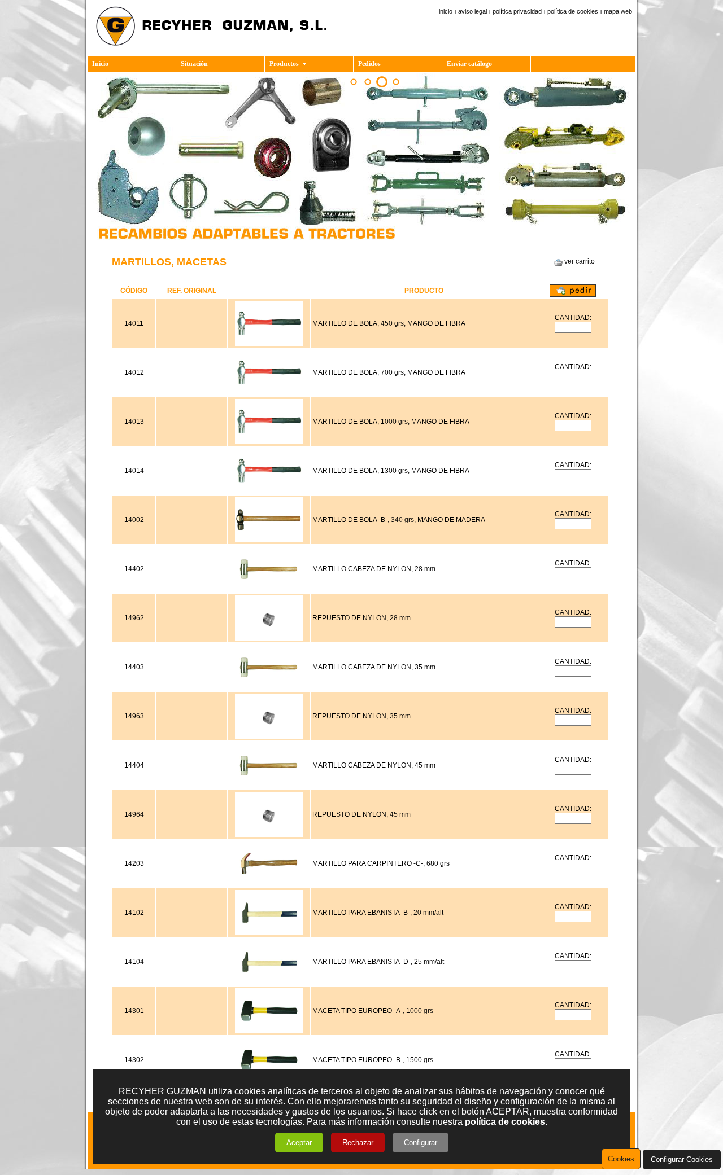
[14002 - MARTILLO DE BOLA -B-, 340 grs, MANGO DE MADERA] (269, 540)
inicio (445, 11)
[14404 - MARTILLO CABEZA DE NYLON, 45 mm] (269, 786)
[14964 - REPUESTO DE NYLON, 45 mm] (269, 835)
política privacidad (517, 11)
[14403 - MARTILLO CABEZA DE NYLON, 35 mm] (269, 687)
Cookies (621, 1159)
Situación (194, 64)
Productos (284, 64)
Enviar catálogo (469, 64)
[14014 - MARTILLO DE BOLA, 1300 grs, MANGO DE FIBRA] (269, 491)
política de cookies (572, 11)
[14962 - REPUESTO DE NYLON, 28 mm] (269, 638)
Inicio (100, 64)
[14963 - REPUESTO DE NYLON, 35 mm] (269, 736)
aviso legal (472, 11)
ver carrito (579, 261)
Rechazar (357, 1142)
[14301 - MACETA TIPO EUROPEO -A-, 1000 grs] (269, 1031)
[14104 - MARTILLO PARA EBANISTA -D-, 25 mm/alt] (269, 982)
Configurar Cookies (682, 1159)
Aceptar (299, 1142)
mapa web (618, 11)
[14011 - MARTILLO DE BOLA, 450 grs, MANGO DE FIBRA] (269, 344)
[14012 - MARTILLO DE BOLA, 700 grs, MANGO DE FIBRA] (269, 393)
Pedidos (369, 64)
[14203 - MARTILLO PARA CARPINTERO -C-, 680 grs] (269, 884)
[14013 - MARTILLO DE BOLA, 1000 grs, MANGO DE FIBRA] (269, 442)
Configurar (420, 1142)
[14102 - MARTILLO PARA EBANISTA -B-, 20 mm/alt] (269, 933)
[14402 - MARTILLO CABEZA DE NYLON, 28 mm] (269, 589)
